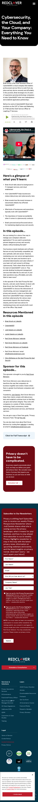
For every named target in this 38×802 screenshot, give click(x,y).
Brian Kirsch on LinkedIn (13, 321)
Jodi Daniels (15, 395)
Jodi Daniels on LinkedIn (13, 330)
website (23, 424)
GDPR (3, 712)
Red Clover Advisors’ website (15, 338)
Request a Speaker (26, 709)
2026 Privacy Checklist (27, 687)
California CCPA (6, 709)
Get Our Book (24, 700)
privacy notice (25, 632)
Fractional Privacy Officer (10, 697)
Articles (22, 690)
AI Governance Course (27, 703)
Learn (22, 682)
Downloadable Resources (28, 693)
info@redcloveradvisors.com (15, 354)
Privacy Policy (10, 789)
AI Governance (6, 694)
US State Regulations (8, 706)
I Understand (17, 794)
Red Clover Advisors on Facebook (16, 347)
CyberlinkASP (9, 326)
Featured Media (25, 706)
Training (4, 721)
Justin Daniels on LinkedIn (14, 334)
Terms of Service (7, 735)
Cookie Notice (6, 738)
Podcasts (23, 696)
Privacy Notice (6, 745)
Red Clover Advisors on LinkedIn (16, 343)
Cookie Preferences (8, 742)
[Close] (32, 775)
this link (22, 418)
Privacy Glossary (25, 712)
